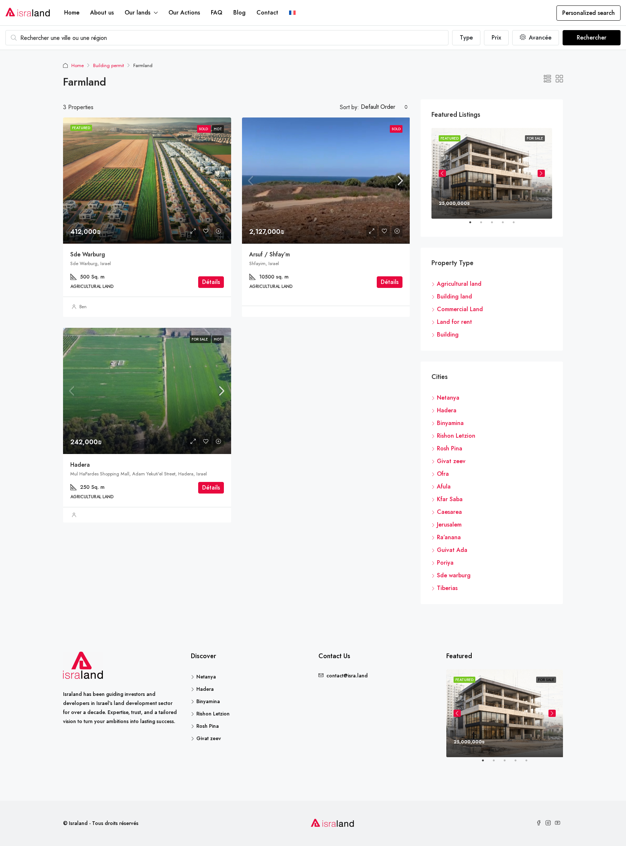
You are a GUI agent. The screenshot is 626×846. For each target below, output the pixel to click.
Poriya (445, 562)
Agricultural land (459, 284)
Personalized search (588, 13)
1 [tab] (473, 225)
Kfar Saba (450, 499)
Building (448, 334)
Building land (454, 296)
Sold (396, 129)
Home (71, 12)
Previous (442, 173)
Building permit (108, 65)
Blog (239, 12)
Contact (267, 12)
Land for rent (454, 322)
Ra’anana (449, 537)
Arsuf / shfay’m (269, 254)
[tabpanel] (491, 173)
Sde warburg (87, 254)
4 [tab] (506, 225)
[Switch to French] (292, 13)
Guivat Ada (452, 550)
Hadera (80, 465)
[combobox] (384, 107)
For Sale (200, 339)
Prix (496, 37)
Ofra (443, 474)
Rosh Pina (449, 448)
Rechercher (591, 37)
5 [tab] (517, 225)
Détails (211, 282)
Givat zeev (451, 461)
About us (102, 12)
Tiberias (447, 588)
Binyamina (450, 423)
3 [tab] (495, 225)
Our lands (137, 12)
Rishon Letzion (456, 436)
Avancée (539, 37)
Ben (83, 307)
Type (466, 37)
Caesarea (449, 512)
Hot (218, 339)
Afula (444, 486)
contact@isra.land (347, 675)
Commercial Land (460, 309)
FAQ (216, 12)
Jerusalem (449, 524)
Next (541, 173)
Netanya (448, 397)
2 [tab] (484, 225)
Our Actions (184, 12)
